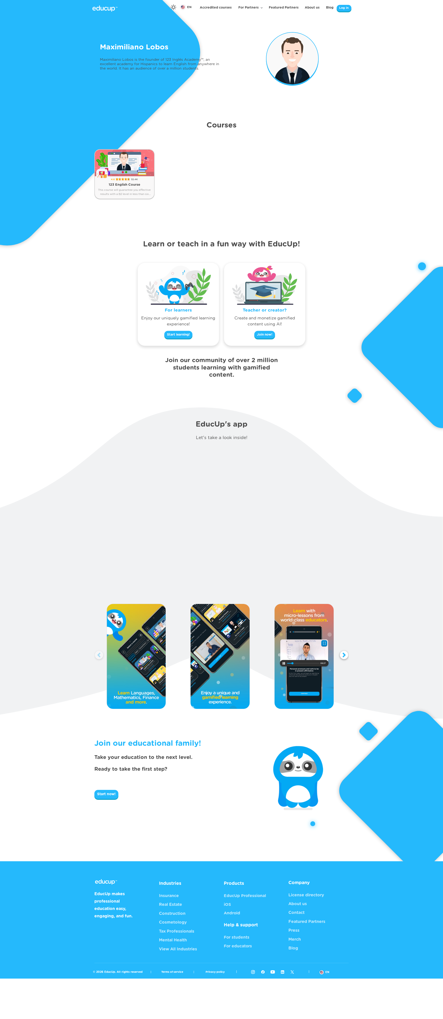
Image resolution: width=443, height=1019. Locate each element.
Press (293, 930)
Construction (172, 914)
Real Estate (170, 905)
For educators (238, 946)
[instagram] (253, 972)
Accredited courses (216, 7)
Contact (296, 913)
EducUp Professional (245, 896)
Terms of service (172, 972)
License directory (306, 895)
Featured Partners (284, 7)
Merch (294, 939)
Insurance (169, 896)
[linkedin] (282, 972)
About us (312, 7)
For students (236, 937)
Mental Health (173, 940)
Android (232, 913)
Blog (329, 7)
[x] (292, 972)
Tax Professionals (176, 931)
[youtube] (272, 972)
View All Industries (178, 949)
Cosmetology (173, 922)
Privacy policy (215, 972)
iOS (227, 905)
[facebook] (263, 972)
